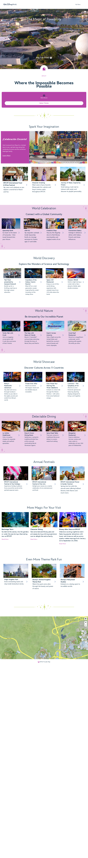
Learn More (6, 155)
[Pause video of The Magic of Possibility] (85, 12)
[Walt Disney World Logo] (10, 4)
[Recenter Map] (85, 618)
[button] (44, 57)
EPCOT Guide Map (45, 662)
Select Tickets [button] (44, 103)
